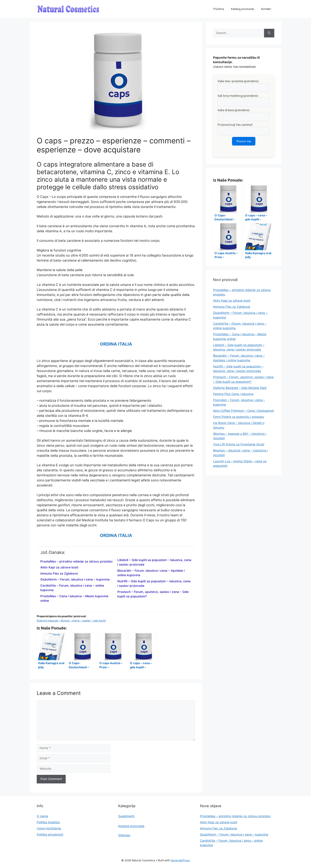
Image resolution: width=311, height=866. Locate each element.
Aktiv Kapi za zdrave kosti (59, 567)
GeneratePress (180, 860)
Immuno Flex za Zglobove (59, 573)
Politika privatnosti (50, 834)
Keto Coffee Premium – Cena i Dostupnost (243, 410)
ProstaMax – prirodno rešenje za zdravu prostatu (76, 561)
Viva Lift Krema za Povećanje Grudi (238, 444)
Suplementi (126, 816)
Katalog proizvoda (242, 9)
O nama (42, 816)
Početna (218, 9)
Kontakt (266, 9)
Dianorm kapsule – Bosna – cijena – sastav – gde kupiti (71, 620)
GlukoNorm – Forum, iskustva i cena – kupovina (75, 579)
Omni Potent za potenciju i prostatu (238, 417)
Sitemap (124, 835)
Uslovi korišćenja (49, 828)
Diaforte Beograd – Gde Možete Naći (240, 388)
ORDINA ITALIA (116, 344)
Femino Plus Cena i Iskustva (233, 394)
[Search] (269, 33)
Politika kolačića (48, 822)
